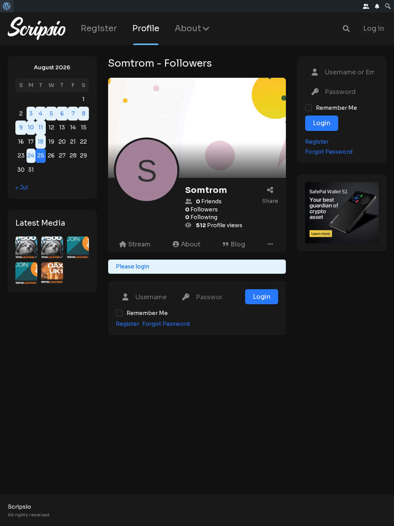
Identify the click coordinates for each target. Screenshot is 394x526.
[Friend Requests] (366, 6)
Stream (139, 244)
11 (40, 127)
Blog (237, 244)
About (188, 28)
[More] (271, 244)
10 (31, 127)
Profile (145, 28)
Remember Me (147, 313)
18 (40, 141)
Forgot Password (166, 324)
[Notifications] (377, 6)
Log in (373, 29)
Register (99, 28)
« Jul (21, 187)
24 (30, 155)
